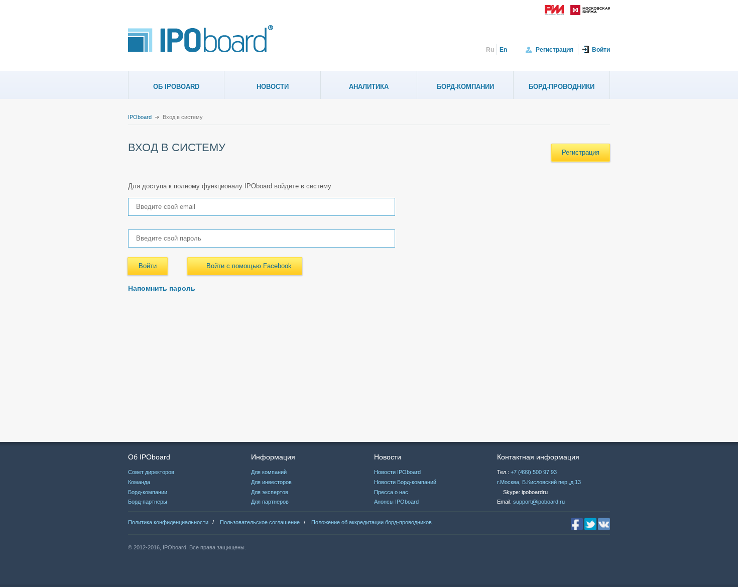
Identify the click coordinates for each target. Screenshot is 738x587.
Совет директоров (151, 472)
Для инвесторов (271, 482)
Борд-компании (465, 86)
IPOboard (140, 117)
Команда (139, 482)
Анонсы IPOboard (396, 502)
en (503, 49)
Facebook (577, 524)
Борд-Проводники (561, 86)
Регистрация (554, 49)
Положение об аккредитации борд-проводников (371, 522)
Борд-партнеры (147, 502)
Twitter (590, 524)
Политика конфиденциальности (168, 522)
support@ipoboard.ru (539, 502)
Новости (273, 86)
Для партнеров (270, 502)
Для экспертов (269, 492)
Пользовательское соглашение (260, 522)
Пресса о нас (391, 492)
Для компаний (269, 472)
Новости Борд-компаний (405, 482)
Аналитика (369, 86)
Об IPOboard (176, 86)
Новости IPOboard (397, 472)
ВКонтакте (604, 524)
